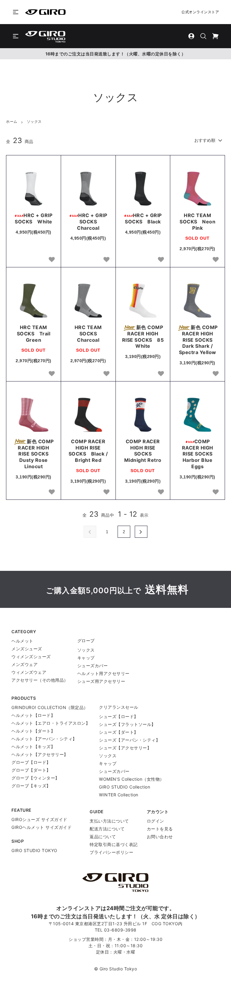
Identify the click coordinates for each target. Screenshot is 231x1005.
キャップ (86, 657)
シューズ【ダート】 (118, 732)
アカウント (158, 811)
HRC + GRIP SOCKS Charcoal (92, 221)
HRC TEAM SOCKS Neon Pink (197, 221)
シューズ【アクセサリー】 (125, 747)
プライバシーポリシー (111, 852)
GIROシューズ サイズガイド (39, 819)
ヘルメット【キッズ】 (33, 746)
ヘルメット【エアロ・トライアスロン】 (50, 723)
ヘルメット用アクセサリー (103, 673)
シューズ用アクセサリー (101, 681)
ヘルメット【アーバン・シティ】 (44, 738)
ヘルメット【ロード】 (33, 715)
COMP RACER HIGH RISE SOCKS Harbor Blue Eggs (200, 453)
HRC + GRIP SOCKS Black (143, 218)
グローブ (86, 640)
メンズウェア (24, 664)
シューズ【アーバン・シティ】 (129, 739)
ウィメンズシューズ (31, 656)
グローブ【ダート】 (31, 770)
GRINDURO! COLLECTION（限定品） (49, 707)
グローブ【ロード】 (31, 762)
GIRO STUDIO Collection (124, 786)
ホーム (11, 121)
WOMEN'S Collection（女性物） (131, 779)
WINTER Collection (118, 794)
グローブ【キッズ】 (31, 785)
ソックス (34, 121)
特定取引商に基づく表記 (114, 844)
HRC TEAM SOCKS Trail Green (34, 333)
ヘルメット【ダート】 (33, 730)
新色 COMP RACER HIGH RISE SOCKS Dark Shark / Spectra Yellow (198, 339)
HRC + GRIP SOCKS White (33, 218)
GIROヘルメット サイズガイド (41, 827)
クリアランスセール (118, 707)
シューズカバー (92, 665)
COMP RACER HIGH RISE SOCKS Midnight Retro (143, 450)
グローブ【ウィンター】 (35, 777)
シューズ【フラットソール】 (127, 724)
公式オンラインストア (200, 12)
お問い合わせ (160, 836)
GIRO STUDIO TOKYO (34, 850)
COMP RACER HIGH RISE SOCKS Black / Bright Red (88, 450)
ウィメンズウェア (28, 672)
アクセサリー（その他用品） (39, 680)
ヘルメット (22, 640)
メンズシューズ (26, 648)
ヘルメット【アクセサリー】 (39, 754)
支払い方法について (109, 820)
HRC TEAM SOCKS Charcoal (88, 333)
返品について (103, 836)
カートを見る (160, 828)
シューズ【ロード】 (118, 716)
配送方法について (107, 828)
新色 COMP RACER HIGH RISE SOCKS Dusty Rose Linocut (36, 453)
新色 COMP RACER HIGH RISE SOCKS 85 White (143, 336)
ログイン (155, 820)
